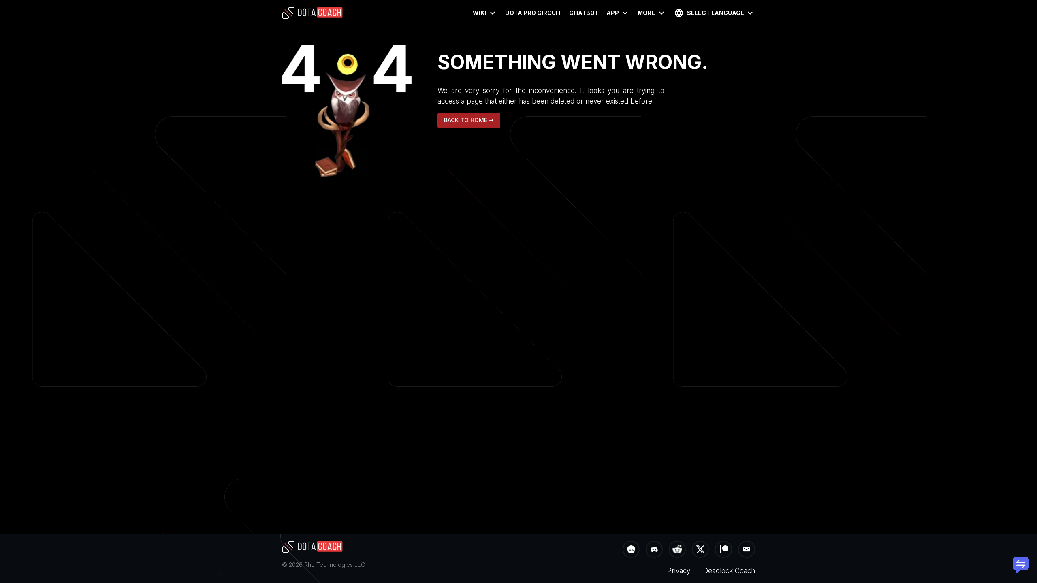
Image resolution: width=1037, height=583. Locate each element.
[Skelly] (631, 550)
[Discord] (654, 550)
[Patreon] (723, 550)
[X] (700, 550)
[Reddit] (677, 550)
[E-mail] (746, 550)
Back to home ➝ (469, 120)
